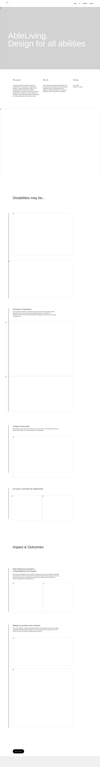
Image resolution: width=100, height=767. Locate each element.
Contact (91, 3)
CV (79, 3)
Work (75, 3)
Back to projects (18, 751)
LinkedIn (85, 3)
